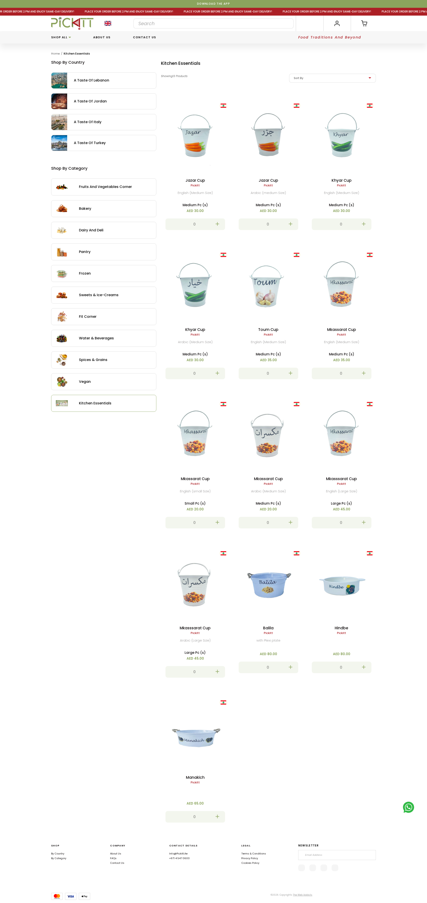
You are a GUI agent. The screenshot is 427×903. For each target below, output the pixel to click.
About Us (102, 37)
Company (117, 845)
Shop (55, 845)
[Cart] (364, 23)
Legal (245, 845)
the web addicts (302, 895)
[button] (195, 224)
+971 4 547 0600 (179, 858)
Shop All (59, 37)
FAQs (113, 858)
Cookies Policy (250, 863)
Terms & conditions (253, 853)
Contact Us (144, 37)
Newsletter (308, 845)
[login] (337, 23)
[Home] (72, 23)
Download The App (213, 4)
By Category (58, 858)
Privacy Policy (249, 858)
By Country (57, 853)
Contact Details (183, 845)
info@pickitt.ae (178, 853)
